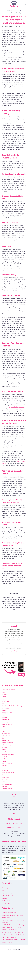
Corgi (3, 726)
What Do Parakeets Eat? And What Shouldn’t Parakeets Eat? (12, 929)
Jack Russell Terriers (8, 752)
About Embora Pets (7, 895)
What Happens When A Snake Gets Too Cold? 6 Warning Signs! (13, 936)
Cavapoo (4, 717)
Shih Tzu (4, 775)
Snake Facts (5, 777)
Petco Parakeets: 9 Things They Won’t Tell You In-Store (13, 941)
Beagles (4, 696)
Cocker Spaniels (7, 724)
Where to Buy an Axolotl (9, 912)
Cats (3, 715)
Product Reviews (7, 763)
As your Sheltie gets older (16, 407)
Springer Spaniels (7, 784)
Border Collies (6, 708)
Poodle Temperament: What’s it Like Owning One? (13, 916)
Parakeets (5, 756)
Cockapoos (5, 722)
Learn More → (14, 651)
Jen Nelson (6, 26)
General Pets (5, 740)
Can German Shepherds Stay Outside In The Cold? (14, 921)
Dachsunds (5, 729)
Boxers (4, 710)
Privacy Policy (6, 900)
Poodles (4, 761)
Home (8, 13)
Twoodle (4, 786)
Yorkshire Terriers (7, 788)
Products (4, 765)
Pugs (3, 768)
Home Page (5, 888)
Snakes (4, 782)
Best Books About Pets (8, 893)
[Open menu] (25, 4)
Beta (3, 699)
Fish (3, 738)
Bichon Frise (5, 701)
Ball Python (5, 694)
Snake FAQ (5, 779)
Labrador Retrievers (8, 754)
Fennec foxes (6, 736)
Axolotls (4, 692)
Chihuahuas (5, 719)
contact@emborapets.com (14, 823)
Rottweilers (5, 770)
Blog (3, 890)
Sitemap (4, 898)
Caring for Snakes (7, 713)
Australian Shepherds (8, 690)
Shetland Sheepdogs (16, 13)
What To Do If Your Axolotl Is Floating (13, 925)
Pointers (4, 759)
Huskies (4, 749)
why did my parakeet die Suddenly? (13, 932)
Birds (3, 703)
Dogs (3, 731)
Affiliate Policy (6, 903)
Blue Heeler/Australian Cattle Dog (12, 706)
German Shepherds (7, 742)
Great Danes (5, 747)
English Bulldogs (7, 733)
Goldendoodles (6, 745)
